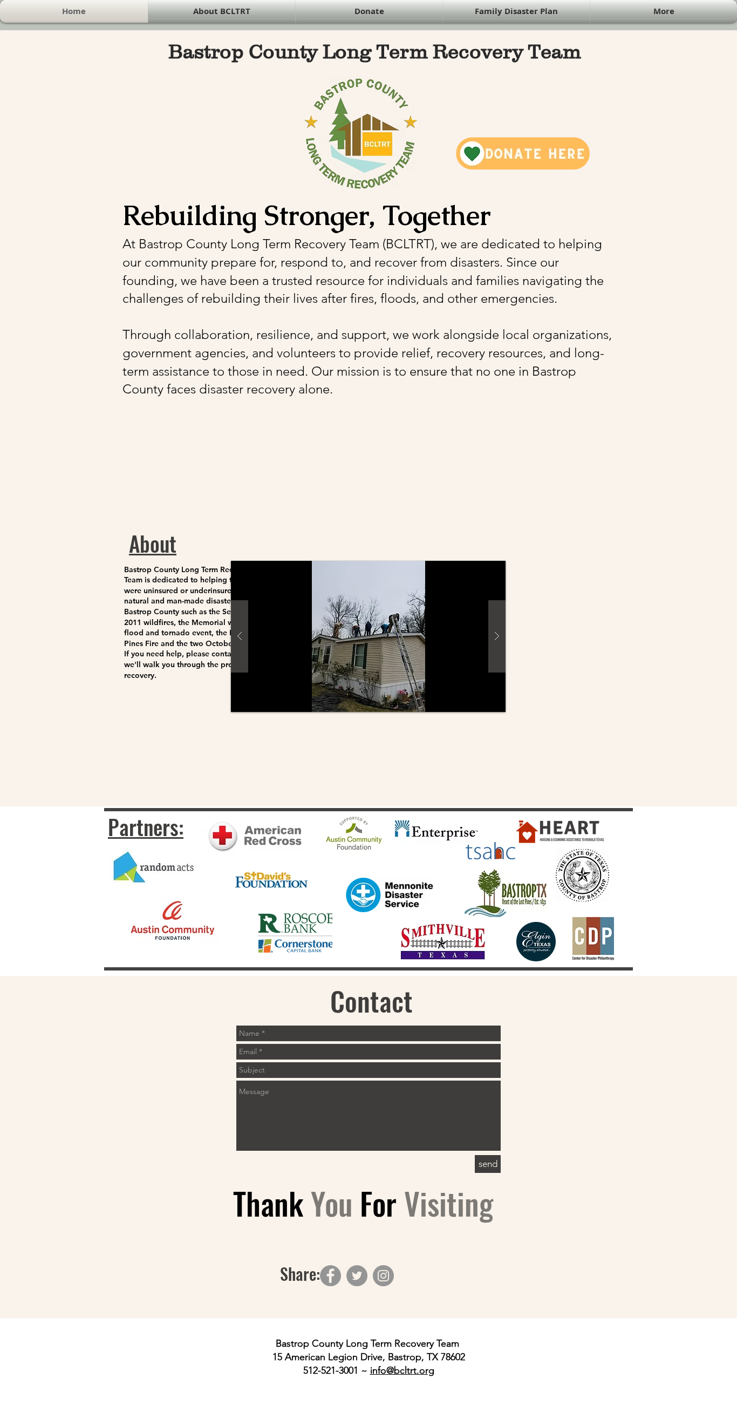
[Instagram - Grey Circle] (383, 1275)
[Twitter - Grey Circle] (356, 1275)
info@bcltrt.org (402, 1370)
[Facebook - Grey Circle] (330, 1275)
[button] (368, 636)
